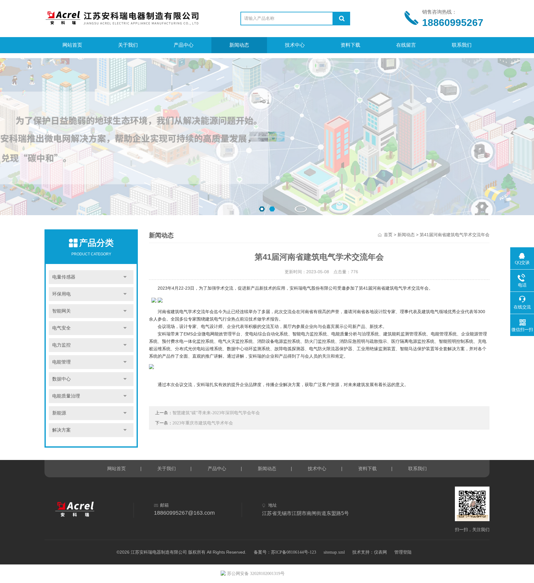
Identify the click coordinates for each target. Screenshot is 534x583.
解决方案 (61, 430)
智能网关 (61, 311)
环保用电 (61, 294)
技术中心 (295, 45)
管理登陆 (403, 552)
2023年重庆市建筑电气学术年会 (202, 423)
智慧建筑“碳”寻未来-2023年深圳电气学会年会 (216, 413)
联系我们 (462, 45)
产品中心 (183, 45)
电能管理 (61, 362)
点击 (125, 277)
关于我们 (128, 45)
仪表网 (380, 552)
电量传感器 (63, 276)
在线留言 (406, 45)
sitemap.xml (334, 552)
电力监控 (61, 345)
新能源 (59, 413)
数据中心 (61, 379)
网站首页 (72, 45)
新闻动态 (239, 45)
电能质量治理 (66, 396)
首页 (388, 234)
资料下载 (350, 45)
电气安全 (61, 328)
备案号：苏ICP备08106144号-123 (285, 552)
